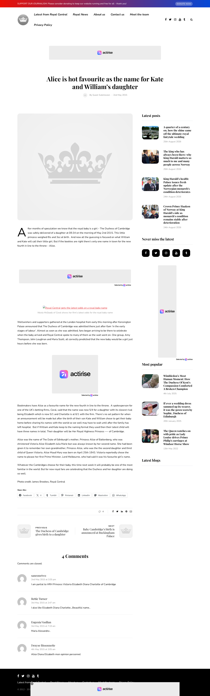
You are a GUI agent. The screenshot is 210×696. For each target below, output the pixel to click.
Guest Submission (101, 95)
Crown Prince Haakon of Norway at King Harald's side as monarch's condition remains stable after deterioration (176, 214)
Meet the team (139, 14)
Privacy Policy (43, 25)
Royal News (80, 14)
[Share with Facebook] (113, 511)
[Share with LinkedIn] (122, 511)
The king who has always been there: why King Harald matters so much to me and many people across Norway (177, 158)
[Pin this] (126, 511)
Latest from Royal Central (50, 14)
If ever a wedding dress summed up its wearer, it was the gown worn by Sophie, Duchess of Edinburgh (177, 410)
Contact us (117, 14)
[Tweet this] (117, 511)
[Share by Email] (131, 511)
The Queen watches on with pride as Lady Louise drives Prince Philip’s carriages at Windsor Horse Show (176, 437)
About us (99, 14)
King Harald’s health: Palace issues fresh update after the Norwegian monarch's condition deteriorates (176, 185)
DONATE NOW (184, 4)
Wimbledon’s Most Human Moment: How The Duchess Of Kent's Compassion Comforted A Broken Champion (177, 382)
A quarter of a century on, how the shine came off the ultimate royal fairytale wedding (177, 132)
